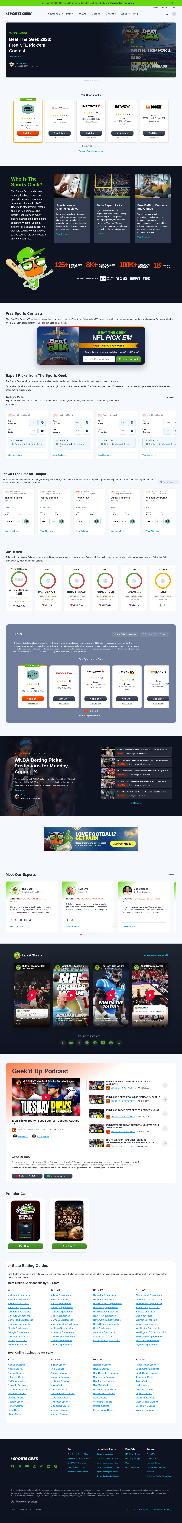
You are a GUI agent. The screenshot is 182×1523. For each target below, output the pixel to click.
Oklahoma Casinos (102, 1402)
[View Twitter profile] (16, 920)
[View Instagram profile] (25, 920)
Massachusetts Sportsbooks (65, 1324)
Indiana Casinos (59, 1365)
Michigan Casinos (59, 1397)
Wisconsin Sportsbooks (147, 1340)
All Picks (170, 397)
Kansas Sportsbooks (61, 1303)
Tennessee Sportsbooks (148, 1307)
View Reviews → (63, 234)
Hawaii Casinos (15, 1406)
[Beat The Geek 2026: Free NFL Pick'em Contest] (86, 80)
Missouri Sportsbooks (61, 1340)
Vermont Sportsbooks (146, 1320)
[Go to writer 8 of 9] (98, 934)
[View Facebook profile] (11, 920)
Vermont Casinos (144, 1389)
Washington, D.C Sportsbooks (151, 1332)
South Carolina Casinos (147, 1369)
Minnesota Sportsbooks (62, 1332)
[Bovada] (59, 108)
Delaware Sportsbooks (19, 1324)
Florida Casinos (16, 1397)
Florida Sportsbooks (18, 1328)
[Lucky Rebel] (28, 109)
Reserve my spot (128, 359)
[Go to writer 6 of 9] (93, 934)
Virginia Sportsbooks (146, 1324)
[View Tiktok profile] (30, 920)
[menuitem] (79, 1454)
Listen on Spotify (58, 1176)
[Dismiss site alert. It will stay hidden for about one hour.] (172, 3)
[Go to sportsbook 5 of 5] (97, 711)
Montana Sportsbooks (61, 1344)
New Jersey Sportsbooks (105, 1307)
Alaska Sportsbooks (18, 1299)
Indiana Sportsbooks (61, 1295)
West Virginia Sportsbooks (149, 1336)
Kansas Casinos (59, 1373)
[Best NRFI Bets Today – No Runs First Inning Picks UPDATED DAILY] (92, 80)
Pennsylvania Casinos (104, 1410)
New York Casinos (102, 1385)
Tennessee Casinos (145, 1377)
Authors (170, 875)
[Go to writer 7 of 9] (96, 934)
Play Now (24, 1246)
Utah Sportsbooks (145, 1316)
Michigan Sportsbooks (62, 1328)
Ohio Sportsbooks (102, 1328)
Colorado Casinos (17, 1385)
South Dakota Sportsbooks (149, 1303)
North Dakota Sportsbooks (106, 1324)
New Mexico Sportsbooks (106, 1311)
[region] (91, 1222)
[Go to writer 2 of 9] (83, 934)
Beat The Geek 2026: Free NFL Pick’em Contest (30, 45)
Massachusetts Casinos (63, 1393)
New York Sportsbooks (104, 1316)
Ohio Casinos (100, 1397)
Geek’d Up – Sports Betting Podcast (31, 1130)
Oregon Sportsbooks (103, 1336)
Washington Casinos (146, 1397)
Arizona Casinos (16, 1373)
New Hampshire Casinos (105, 1373)
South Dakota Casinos (147, 1373)
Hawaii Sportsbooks (18, 1336)
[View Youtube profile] (21, 920)
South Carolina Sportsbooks (150, 1299)
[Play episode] (165, 1085)
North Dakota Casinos (104, 1393)
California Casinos (17, 1381)
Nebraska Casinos (102, 1365)
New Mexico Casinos (103, 1381)
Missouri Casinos (59, 1410)
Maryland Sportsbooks (62, 1320)
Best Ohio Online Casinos (155, 634)
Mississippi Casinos (61, 1406)
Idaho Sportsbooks (17, 1340)
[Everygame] (91, 106)
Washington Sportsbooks (148, 1328)
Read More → (15, 56)
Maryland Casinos (60, 1389)
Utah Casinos (142, 1385)
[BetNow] (122, 107)
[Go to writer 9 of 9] (100, 934)
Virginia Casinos (144, 1393)
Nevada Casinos (101, 1369)
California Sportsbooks (19, 1311)
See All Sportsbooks (91, 151)
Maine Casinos (58, 1385)
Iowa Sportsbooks (59, 1299)
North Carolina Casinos (104, 1389)
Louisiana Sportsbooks (62, 1311)
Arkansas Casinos (17, 1377)
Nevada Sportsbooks (103, 1299)
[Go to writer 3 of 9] (86, 934)
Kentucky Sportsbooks (62, 1307)
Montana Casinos (59, 1414)
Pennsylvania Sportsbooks (106, 1340)
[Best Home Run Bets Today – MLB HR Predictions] (90, 80)
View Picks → (103, 234)
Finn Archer (25, 795)
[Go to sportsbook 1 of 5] (86, 711)
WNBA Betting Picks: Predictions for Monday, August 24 (42, 765)
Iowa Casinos (57, 1369)
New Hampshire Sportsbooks (107, 1303)
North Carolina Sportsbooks (107, 1320)
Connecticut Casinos (18, 1389)
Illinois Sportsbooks (18, 1344)
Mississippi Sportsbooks (63, 1336)
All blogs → (136, 803)
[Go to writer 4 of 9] (88, 934)
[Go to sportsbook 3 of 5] (92, 711)
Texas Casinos (143, 1381)
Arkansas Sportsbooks (19, 1307)
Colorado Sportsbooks (19, 1316)
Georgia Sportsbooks (18, 1332)
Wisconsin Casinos (145, 1406)
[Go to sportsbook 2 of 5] (90, 711)
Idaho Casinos (15, 1410)
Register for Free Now (121, 3)
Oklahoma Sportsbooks (104, 1332)
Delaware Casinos (17, 1393)
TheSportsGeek (21, 63)
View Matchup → (15, 455)
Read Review (28, 138)
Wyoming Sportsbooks (147, 1344)
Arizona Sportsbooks (18, 1303)
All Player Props (167, 482)
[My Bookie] (154, 107)
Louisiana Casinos (60, 1381)
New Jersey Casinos (103, 1377)
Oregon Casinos (101, 1406)
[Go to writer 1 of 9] (81, 934)
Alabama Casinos (16, 1365)
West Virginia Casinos (147, 1402)
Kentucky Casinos (60, 1377)
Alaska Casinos (16, 1369)
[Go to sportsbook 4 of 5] (95, 711)
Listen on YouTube (28, 1176)
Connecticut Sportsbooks (20, 1320)
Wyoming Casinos (145, 1410)
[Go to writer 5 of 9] (91, 934)
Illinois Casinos (15, 1414)
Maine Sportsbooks (60, 1316)
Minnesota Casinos (60, 1402)
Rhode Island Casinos (147, 1365)
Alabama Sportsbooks (19, 1295)
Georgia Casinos (16, 1402)
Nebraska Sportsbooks (104, 1295)
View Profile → (16, 926)
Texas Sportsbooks (145, 1311)
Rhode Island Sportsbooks (149, 1295)
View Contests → (145, 237)
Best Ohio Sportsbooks (126, 634)
